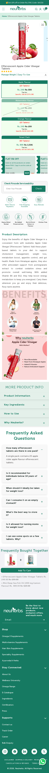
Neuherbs (19, 768)
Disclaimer (9, 760)
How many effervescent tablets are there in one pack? (22, 449)
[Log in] (40, 9)
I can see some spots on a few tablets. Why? (22, 537)
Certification (7, 705)
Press (4, 711)
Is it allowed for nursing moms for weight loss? (22, 525)
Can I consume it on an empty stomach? (22, 501)
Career (5, 737)
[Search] (36, 9)
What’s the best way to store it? (21, 513)
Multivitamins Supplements (15, 642)
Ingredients (7, 699)
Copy (32, 173)
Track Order (7, 731)
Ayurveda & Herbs (10, 660)
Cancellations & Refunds (17, 763)
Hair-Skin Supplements (12, 648)
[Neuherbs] (18, 9)
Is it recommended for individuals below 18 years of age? (21, 476)
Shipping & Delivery (24, 760)
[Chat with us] (42, 761)
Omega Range (8, 686)
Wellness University (11, 680)
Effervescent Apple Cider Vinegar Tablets (24, 16)
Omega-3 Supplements (12, 636)
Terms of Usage (39, 763)
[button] (6, 71)
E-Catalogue (7, 692)
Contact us (7, 724)
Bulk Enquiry (7, 743)
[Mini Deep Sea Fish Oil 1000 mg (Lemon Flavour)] (31, 560)
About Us (6, 674)
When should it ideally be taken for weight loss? (23, 489)
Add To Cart (24, 570)
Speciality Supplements (13, 654)
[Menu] (3, 9)
